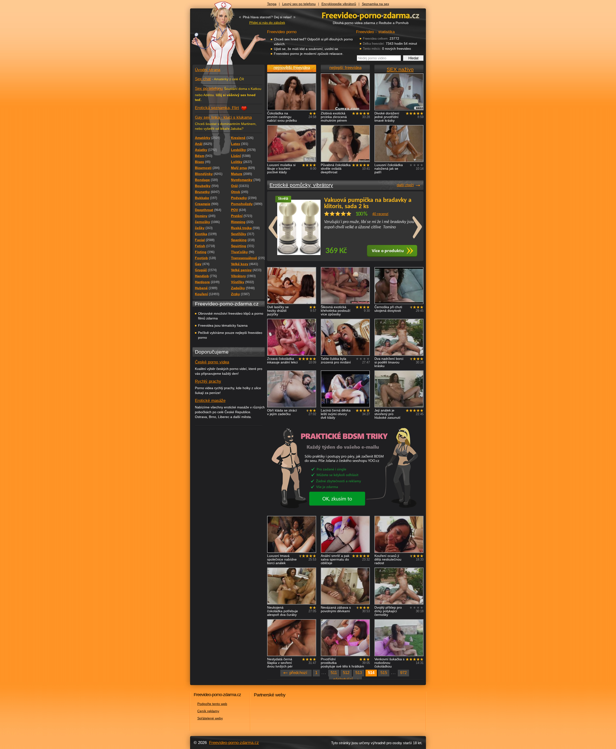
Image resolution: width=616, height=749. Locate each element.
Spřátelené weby (210, 718)
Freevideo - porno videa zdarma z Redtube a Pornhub (218, 36)
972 (403, 672)
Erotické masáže (210, 400)
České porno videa (212, 362)
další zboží (405, 185)
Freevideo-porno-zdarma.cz (234, 742)
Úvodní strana (207, 70)
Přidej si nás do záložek (267, 23)
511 (334, 672)
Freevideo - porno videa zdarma (370, 15)
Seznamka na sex (375, 4)
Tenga (271, 4)
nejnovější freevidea (292, 67)
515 (383, 672)
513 (358, 672)
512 (346, 672)
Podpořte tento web (212, 704)
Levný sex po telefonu (299, 4)
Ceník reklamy (208, 711)
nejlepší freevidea (345, 67)
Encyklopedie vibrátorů (338, 4)
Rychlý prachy (208, 381)
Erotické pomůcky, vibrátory (301, 185)
